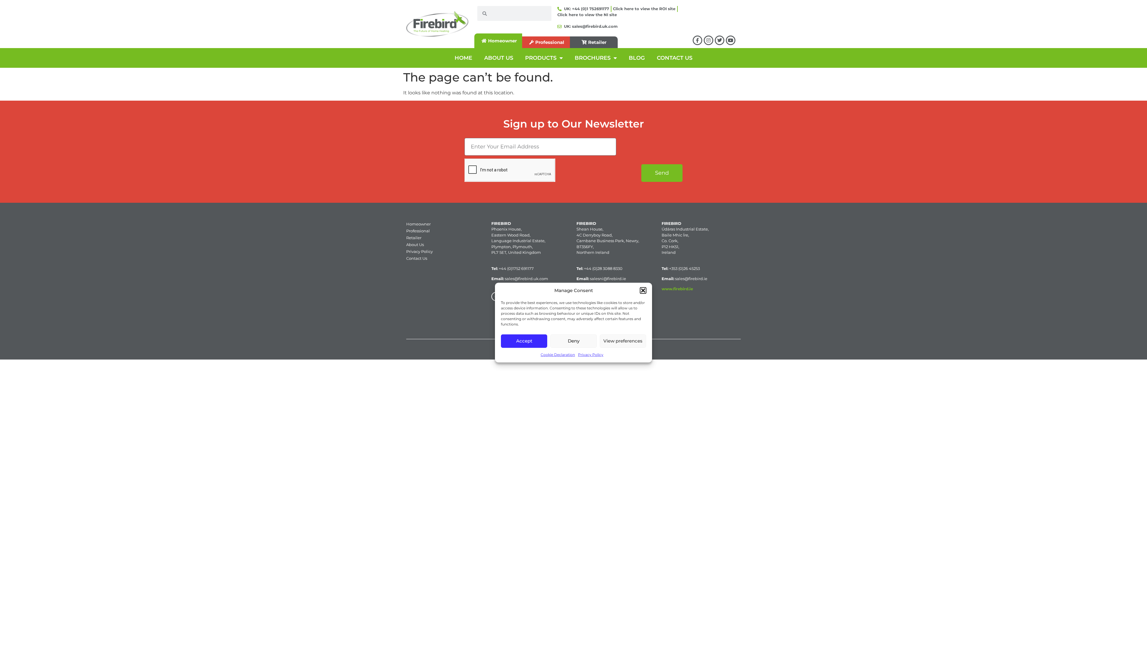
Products (540, 58)
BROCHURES (593, 58)
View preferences (622, 341)
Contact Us (416, 258)
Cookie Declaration (558, 354)
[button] (643, 291)
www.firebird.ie (677, 288)
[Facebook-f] (697, 40)
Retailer (413, 237)
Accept (524, 341)
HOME (463, 58)
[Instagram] (708, 40)
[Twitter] (719, 40)
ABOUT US (498, 58)
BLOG (637, 58)
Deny (573, 341)
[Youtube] (730, 40)
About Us (415, 244)
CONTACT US (674, 58)
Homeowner (418, 224)
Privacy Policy (590, 354)
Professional (418, 230)
